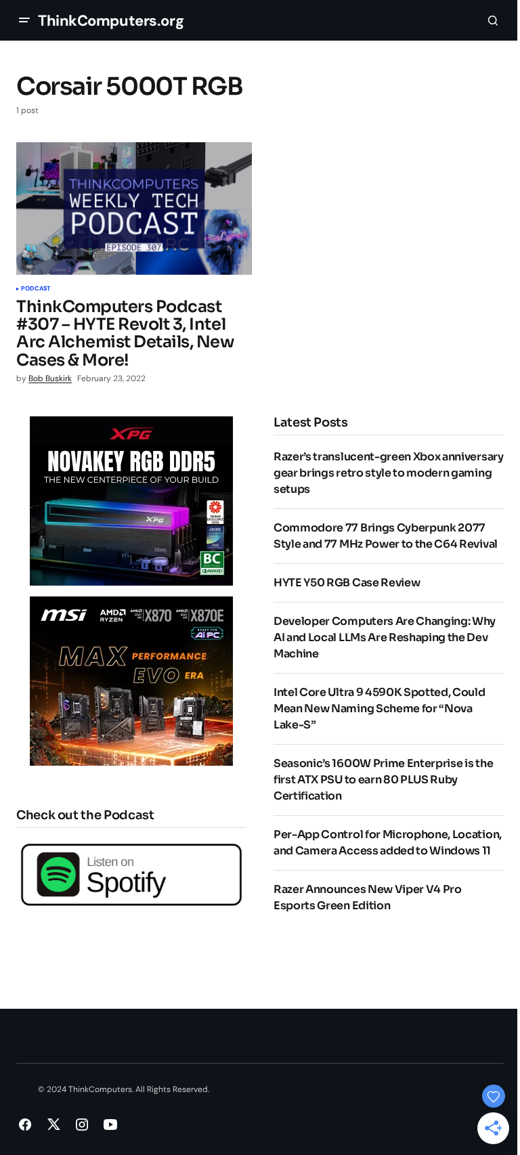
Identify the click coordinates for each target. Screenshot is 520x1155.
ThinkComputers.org (110, 20)
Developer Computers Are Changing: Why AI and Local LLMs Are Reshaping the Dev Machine (385, 637)
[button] (24, 20)
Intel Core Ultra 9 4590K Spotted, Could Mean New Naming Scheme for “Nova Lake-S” (379, 708)
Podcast (35, 289)
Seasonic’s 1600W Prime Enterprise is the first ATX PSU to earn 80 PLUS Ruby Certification (383, 779)
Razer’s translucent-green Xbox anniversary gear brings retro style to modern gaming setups (389, 473)
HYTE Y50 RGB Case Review (347, 582)
